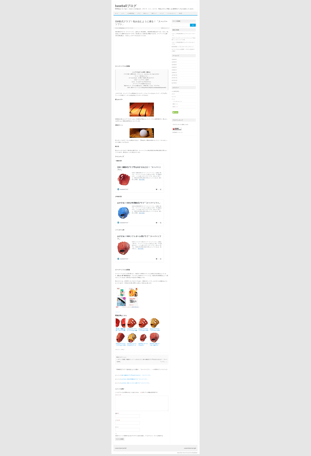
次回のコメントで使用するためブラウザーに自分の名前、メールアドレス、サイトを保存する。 (139, 435)
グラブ (138, 13)
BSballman (121, 28)
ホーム (116, 13)
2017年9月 (174, 83)
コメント (118, 394)
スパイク (162, 13)
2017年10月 (174, 80)
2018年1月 (174, 72)
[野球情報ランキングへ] (177, 130)
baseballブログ (126, 5)
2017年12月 (174, 75)
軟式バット (146, 13)
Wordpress (194, 452)
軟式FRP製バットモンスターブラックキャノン (183, 46)
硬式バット (154, 13)
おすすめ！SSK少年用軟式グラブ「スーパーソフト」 (134, 379)
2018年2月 (174, 69)
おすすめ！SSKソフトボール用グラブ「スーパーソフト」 (135, 383)
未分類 (180, 13)
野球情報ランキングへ (178, 132)
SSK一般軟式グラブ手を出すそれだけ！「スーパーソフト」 (136, 375)
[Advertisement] (142, 52)
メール (117, 420)
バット (122, 13)
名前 (117, 413)
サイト (117, 427)
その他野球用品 (130, 13)
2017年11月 (174, 77)
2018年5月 (174, 67)
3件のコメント (165, 28)
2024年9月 (174, 62)
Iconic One (179, 452)
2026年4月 (174, 59)
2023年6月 (174, 64)
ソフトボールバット (171, 13)
